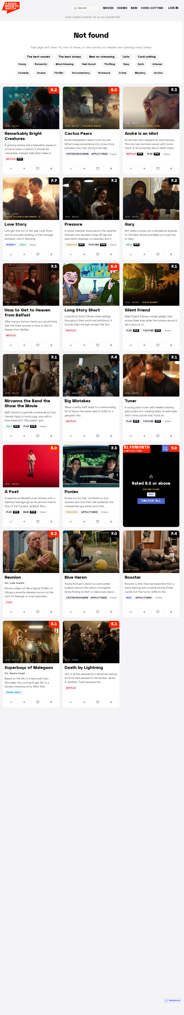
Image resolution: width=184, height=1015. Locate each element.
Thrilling (109, 64)
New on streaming (101, 57)
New (134, 8)
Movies (108, 8)
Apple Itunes (99, 154)
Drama (41, 73)
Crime (122, 73)
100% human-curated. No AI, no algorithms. (92, 17)
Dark (141, 64)
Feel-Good (89, 64)
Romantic (41, 64)
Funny (22, 64)
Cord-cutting (152, 8)
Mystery (140, 73)
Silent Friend (137, 310)
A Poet (12, 492)
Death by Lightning (84, 668)
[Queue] (24, 168)
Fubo (9, 602)
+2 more (113, 245)
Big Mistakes (77, 401)
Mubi (29, 512)
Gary (129, 225)
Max (129, 598)
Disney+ (11, 244)
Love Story (16, 225)
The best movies (38, 57)
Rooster (133, 578)
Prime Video (13, 692)
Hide (51, 168)
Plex (153, 154)
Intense (157, 64)
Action (158, 73)
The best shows (69, 57)
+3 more (166, 154)
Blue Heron (76, 578)
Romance (104, 73)
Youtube (96, 244)
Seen (11, 168)
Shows (122, 8)
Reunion (13, 578)
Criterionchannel (77, 154)
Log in (173, 8)
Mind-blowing (64, 64)
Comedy (23, 73)
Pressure (73, 225)
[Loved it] (37, 168)
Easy (126, 64)
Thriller (59, 73)
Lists (126, 57)
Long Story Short (82, 310)
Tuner (130, 401)
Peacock (75, 244)
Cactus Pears (78, 134)
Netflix (14, 159)
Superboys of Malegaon (29, 668)
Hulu (23, 244)
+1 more (113, 154)
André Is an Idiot (141, 134)
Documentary (81, 73)
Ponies (71, 492)
